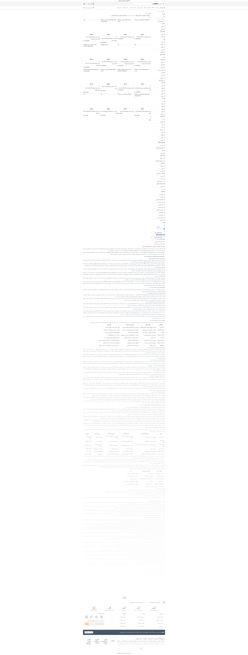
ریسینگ (162, 44)
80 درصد (161, 178)
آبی (162, 101)
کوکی (162, 171)
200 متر (162, 176)
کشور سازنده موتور (161, 183)
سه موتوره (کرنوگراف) (159, 160)
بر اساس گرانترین (115, 15)
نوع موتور (163, 162)
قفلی (162, 150)
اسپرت (162, 41)
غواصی (162, 47)
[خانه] (163, 11)
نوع (164, 38)
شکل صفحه (162, 54)
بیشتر (141, 648)
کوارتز (162, 168)
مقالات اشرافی (160, 617)
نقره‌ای (162, 96)
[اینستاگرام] (101, 617)
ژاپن (162, 189)
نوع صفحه (163, 59)
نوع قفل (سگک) (161, 142)
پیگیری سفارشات (141, 623)
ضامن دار (161, 145)
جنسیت (163, 23)
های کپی (161, 36)
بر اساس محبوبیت (146, 15)
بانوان (162, 29)
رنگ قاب (163, 82)
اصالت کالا (162, 31)
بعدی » (149, 119)
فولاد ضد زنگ (161, 70)
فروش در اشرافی (159, 620)
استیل (162, 67)
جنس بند (163, 72)
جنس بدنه (163, 64)
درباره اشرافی (160, 623)
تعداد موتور (162, 155)
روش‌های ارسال (122, 623)
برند (164, 16)
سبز (162, 124)
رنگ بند (163, 98)
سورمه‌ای (161, 129)
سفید (162, 85)
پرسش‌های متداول (140, 617)
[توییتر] (91, 617)
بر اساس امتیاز (138, 15)
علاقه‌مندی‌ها (123, 617)
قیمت (164, 222)
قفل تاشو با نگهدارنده (159, 147)
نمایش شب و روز (160, 217)
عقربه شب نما (160, 207)
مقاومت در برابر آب (161, 173)
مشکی (162, 93)
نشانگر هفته (161, 212)
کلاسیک (162, 52)
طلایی (162, 88)
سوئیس (162, 186)
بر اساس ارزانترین (123, 15)
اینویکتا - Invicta (160, 21)
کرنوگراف (161, 220)
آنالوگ (162, 62)
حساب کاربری (141, 626)
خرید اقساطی (122, 626)
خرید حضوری (122, 620)
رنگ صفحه (162, 116)
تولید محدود (161, 194)
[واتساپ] (86, 617)
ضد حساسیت (161, 204)
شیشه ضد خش (160, 202)
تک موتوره (161, 158)
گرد (162, 57)
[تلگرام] (96, 617)
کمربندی (161, 153)
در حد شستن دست (160, 181)
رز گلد (162, 103)
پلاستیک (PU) (161, 80)
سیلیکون (161, 78)
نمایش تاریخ (161, 215)
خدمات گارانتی (141, 620)
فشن (162, 49)
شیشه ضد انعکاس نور (159, 199)
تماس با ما (161, 626)
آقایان (162, 26)
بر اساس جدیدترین (131, 15)
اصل (162, 34)
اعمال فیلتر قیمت (158, 237)
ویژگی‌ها (163, 191)
